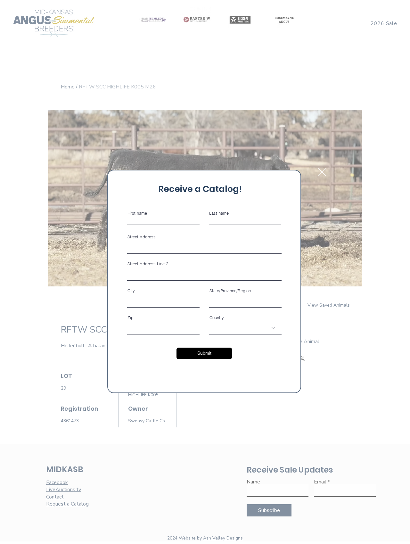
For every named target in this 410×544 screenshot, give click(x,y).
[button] (322, 172)
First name (137, 213)
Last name (219, 213)
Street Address (141, 237)
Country (216, 318)
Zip (130, 318)
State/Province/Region (230, 291)
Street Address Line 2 (147, 264)
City (131, 291)
